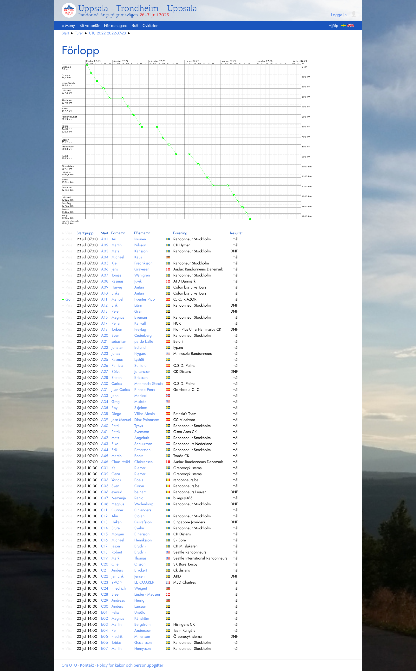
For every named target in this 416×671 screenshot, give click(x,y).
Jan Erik (117, 576)
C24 (104, 588)
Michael (117, 257)
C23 (104, 582)
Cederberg (143, 335)
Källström (141, 618)
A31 (104, 389)
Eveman (140, 317)
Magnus (117, 317)
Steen (115, 594)
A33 (104, 395)
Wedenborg (144, 504)
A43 (104, 444)
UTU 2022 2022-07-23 (107, 33)
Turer (79, 33)
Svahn (139, 528)
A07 (104, 275)
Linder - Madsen (147, 594)
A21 (104, 341)
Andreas (118, 600)
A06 (104, 269)
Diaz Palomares (146, 419)
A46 (104, 462)
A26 (104, 365)
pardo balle (143, 341)
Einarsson (142, 534)
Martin (116, 245)
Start (65, 33)
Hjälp (333, 25)
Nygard (140, 353)
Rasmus (117, 281)
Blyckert (140, 570)
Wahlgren (142, 275)
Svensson (141, 431)
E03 (104, 624)
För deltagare (115, 25)
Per (114, 630)
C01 (104, 468)
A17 (104, 323)
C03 (104, 480)
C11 (104, 510)
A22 (104, 347)
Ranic (138, 498)
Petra (115, 323)
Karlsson (141, 251)
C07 (104, 498)
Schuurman (143, 444)
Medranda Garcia (148, 383)
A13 (104, 311)
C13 (104, 522)
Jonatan (117, 347)
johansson (142, 371)
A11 (104, 299)
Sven (115, 335)
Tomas (116, 275)
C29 (104, 600)
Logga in (339, 15)
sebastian (118, 341)
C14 (104, 528)
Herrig (139, 600)
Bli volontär (89, 25)
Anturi (139, 287)
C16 (104, 540)
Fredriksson (143, 263)
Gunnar (117, 510)
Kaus (138, 257)
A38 (104, 413)
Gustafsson (143, 522)
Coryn (139, 486)
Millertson (142, 636)
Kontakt (87, 665)
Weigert (140, 588)
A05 (104, 263)
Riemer (139, 468)
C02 (104, 474)
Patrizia (117, 365)
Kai (114, 468)
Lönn (138, 305)
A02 (104, 245)
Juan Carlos (120, 389)
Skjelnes (140, 407)
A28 (104, 377)
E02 (104, 618)
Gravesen (141, 269)
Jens (114, 269)
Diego (116, 413)
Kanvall (140, 323)
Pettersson (142, 450)
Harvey (117, 287)
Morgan (117, 534)
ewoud (116, 492)
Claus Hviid (120, 462)
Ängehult (141, 438)
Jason (115, 546)
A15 (104, 317)
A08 (104, 281)
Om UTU (69, 665)
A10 (104, 293)
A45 (104, 456)
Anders (117, 570)
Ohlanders (142, 510)
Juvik (138, 281)
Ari (113, 239)
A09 (104, 287)
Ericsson (141, 377)
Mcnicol (140, 395)
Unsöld (139, 612)
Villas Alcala (144, 413)
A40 (104, 425)
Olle (114, 564)
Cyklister (150, 25)
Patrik (115, 431)
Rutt (135, 25)
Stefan (116, 377)
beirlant (140, 492)
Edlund (140, 347)
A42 (104, 438)
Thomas (140, 558)
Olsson (139, 564)
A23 (104, 353)
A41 (104, 431)
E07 (104, 648)
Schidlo (140, 365)
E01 (104, 612)
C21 (104, 570)
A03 (104, 251)
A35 (104, 407)
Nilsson (140, 245)
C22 (104, 576)
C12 (104, 516)
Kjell (114, 263)
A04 (104, 257)
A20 (104, 335)
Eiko (114, 444)
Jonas (115, 353)
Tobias (116, 642)
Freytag (140, 329)
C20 (104, 564)
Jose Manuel (121, 419)
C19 (104, 558)
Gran (138, 311)
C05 (104, 486)
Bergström (142, 624)
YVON (116, 582)
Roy (114, 407)
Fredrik (117, 636)
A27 (104, 371)
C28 (104, 594)
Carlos (116, 383)
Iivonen (140, 239)
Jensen (139, 576)
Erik (114, 305)
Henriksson (143, 540)
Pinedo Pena (144, 389)
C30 (104, 606)
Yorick (116, 480)
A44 (104, 450)
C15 (104, 534)
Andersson (142, 630)
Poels (138, 480)
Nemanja (118, 498)
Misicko (140, 401)
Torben (116, 329)
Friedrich (118, 588)
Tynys (138, 425)
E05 (104, 636)
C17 (104, 546)
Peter (115, 311)
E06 (104, 642)
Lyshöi (139, 359)
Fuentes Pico (144, 299)
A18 (104, 329)
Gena (115, 474)
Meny (68, 25)
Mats (115, 251)
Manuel (117, 299)
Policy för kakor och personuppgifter (130, 665)
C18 (104, 552)
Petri (115, 425)
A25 (104, 359)
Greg (115, 401)
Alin (114, 516)
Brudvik (140, 546)
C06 (104, 492)
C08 (104, 504)
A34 (104, 401)
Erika (115, 293)
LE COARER (144, 582)
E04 (104, 630)
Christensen (143, 462)
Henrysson (142, 648)
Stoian (139, 516)
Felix (115, 612)
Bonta (138, 456)
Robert (116, 552)
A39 (104, 419)
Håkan (116, 522)
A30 (104, 383)
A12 (104, 305)
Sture (115, 528)
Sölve (115, 371)
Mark (115, 558)
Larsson (140, 606)
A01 (104, 239)
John (114, 395)
